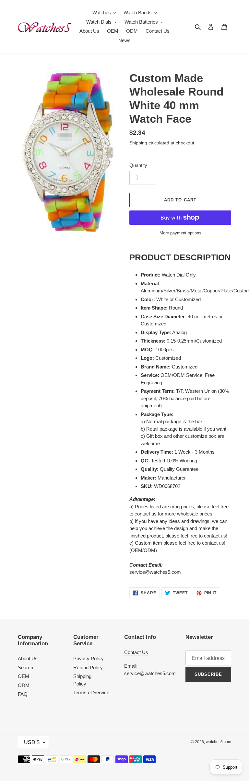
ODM (24, 685)
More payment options (180, 233)
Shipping (138, 142)
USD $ (32, 742)
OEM (23, 676)
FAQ (23, 694)
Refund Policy (88, 667)
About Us (28, 658)
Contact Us (136, 652)
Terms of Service (91, 692)
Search (25, 667)
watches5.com (218, 742)
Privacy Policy (88, 658)
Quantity (138, 165)
